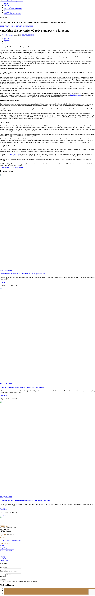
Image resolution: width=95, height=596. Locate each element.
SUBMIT (3, 579)
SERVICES (7, 7)
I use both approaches (13, 154)
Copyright (3, 557)
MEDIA (6, 10)
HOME (6, 4)
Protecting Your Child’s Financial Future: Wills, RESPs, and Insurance (22, 387)
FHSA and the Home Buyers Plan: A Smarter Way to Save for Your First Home (25, 500)
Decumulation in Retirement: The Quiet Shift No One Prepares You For (22, 274)
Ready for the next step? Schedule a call (11, 167)
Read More (3, 282)
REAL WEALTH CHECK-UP (13, 9)
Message (2, 576)
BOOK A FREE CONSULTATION (11, 540)
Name (2, 567)
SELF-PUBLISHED (28, 35)
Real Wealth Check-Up (7, 549)
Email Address (4, 571)
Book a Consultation (6, 550)
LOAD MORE (4, 515)
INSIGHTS (7, 12)
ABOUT (6, 5)
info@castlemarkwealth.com (14, 536)
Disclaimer (3, 558)
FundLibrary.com (75, 95)
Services (2, 547)
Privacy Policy (4, 560)
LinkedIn (9, 537)
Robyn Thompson (7, 35)
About (2, 545)
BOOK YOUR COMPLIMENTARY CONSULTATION (17, 26)
